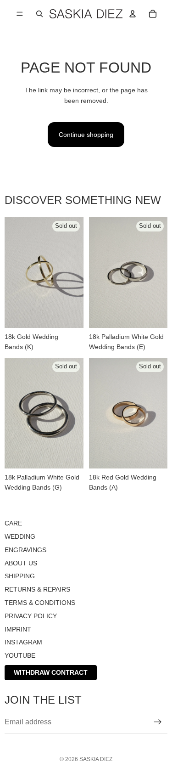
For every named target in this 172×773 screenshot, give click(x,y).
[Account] (132, 14)
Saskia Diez (95, 759)
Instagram (23, 642)
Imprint (18, 629)
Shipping (20, 576)
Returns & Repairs (37, 589)
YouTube (20, 655)
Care (13, 523)
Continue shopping (86, 134)
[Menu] (19, 13)
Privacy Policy (31, 616)
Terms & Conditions (40, 602)
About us (21, 563)
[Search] (39, 14)
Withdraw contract (51, 672)
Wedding (20, 536)
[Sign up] (157, 722)
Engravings (25, 549)
